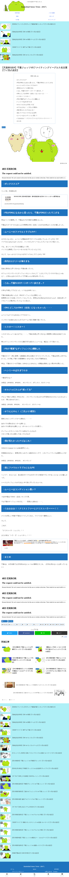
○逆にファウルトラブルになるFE (26, 113)
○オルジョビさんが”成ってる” (25, 104)
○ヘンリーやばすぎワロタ (24, 102)
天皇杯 (11, 621)
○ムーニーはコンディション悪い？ (26, 115)
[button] (59, 633)
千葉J (47, 624)
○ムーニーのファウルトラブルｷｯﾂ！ (27, 85)
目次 (32, 76)
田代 (58, 624)
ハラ (24, 624)
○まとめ (18, 121)
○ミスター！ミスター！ (23, 96)
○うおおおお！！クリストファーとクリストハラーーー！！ (34, 118)
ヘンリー (30, 624)
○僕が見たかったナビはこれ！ (25, 110)
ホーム (12, 869)
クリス (19, 624)
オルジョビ (12, 624)
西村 (63, 624)
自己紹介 (56, 869)
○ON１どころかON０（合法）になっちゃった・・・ (32, 93)
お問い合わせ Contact (51, 871)
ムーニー (37, 624)
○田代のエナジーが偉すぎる (24, 88)
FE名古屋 (5, 624)
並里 (43, 624)
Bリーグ (5, 621)
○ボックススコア (21, 80)
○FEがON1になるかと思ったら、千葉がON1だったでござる (34, 82)
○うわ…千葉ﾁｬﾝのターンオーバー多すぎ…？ (29, 91)
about (34, 869)
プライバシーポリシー (18, 871)
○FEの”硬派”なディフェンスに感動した (28, 99)
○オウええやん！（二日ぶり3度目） (27, 107)
